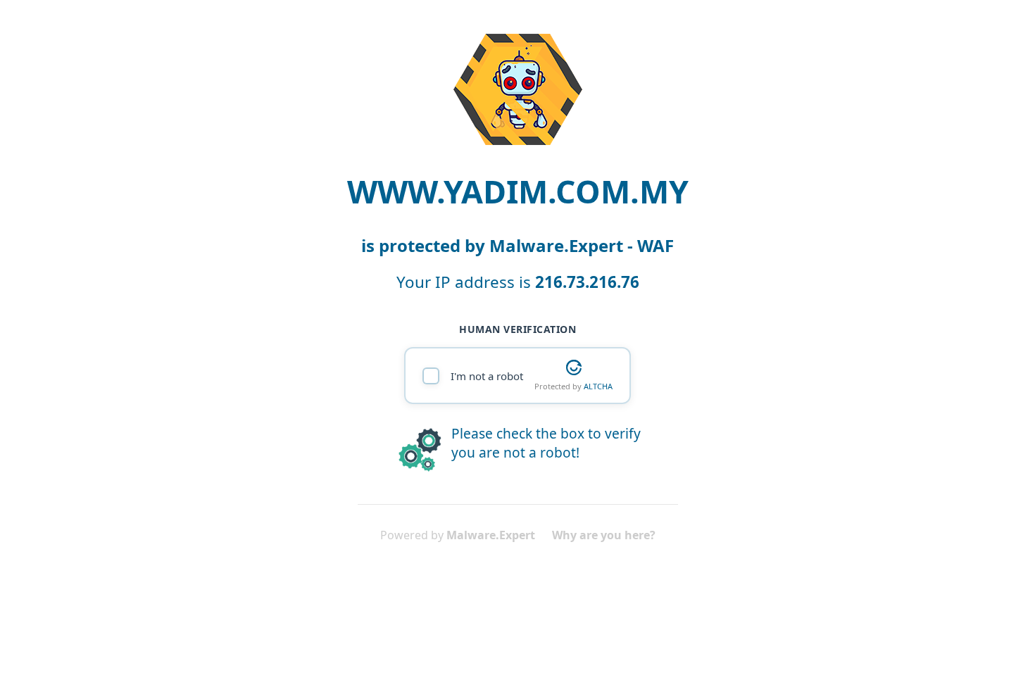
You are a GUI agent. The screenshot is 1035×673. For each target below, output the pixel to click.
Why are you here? (604, 535)
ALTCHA (598, 386)
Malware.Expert (490, 535)
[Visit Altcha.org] (574, 367)
